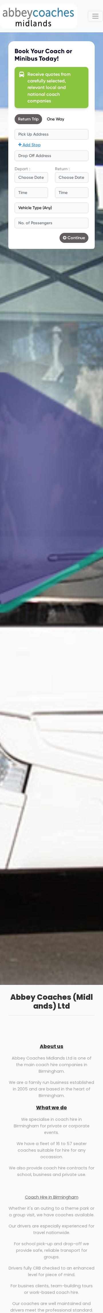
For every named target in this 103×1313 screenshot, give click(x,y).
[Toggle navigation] (95, 16)
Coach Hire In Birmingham (51, 1197)
